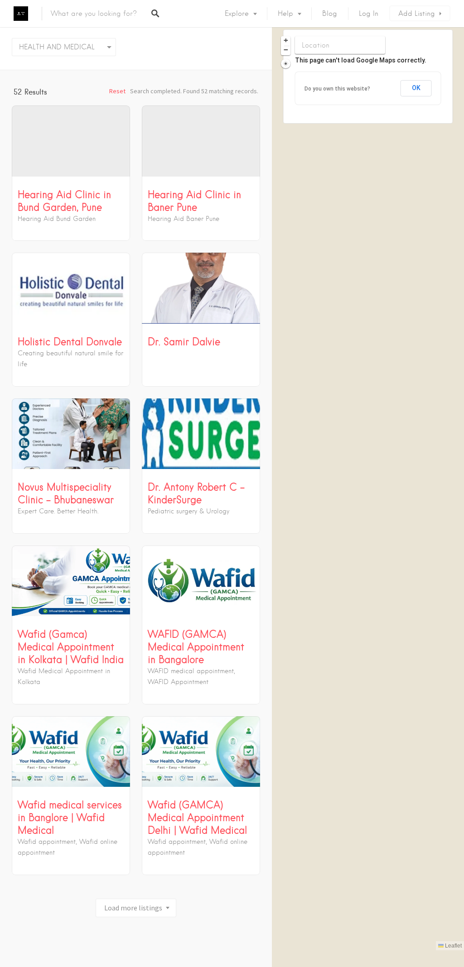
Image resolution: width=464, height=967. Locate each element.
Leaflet (453, 946)
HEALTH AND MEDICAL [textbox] (57, 47)
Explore (237, 14)
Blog (329, 14)
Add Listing (416, 14)
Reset (117, 91)
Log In (368, 14)
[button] (285, 41)
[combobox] (64, 47)
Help (285, 14)
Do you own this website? (337, 89)
